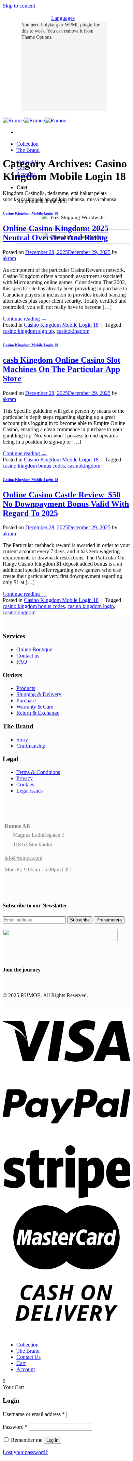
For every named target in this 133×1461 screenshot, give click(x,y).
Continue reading (25, 319)
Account (25, 174)
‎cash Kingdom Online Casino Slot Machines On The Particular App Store (61, 369)
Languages (63, 18)
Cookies (25, 784)
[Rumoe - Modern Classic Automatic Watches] (34, 120)
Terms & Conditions (38, 772)
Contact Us (28, 162)
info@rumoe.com (23, 858)
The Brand (28, 150)
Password (15, 1427)
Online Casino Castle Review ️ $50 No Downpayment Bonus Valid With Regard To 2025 (66, 504)
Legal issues (29, 791)
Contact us (27, 656)
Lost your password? (25, 1452)
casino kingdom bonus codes (34, 466)
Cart (21, 168)
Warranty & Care (34, 707)
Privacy (24, 778)
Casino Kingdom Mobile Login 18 (30, 213)
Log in (52, 1440)
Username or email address (34, 1414)
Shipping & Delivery (38, 694)
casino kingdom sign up (28, 331)
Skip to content (19, 6)
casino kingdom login (91, 606)
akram (9, 258)
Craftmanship (30, 746)
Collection (27, 144)
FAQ (21, 662)
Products (25, 688)
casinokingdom (73, 331)
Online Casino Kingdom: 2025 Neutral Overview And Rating (55, 233)
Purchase (26, 700)
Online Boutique (34, 649)
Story (22, 739)
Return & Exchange (37, 713)
